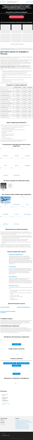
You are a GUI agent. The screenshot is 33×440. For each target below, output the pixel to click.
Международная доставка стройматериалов (22, 421)
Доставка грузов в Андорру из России (7, 312)
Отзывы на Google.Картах (23, 363)
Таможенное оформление (16, 254)
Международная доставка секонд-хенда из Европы (24, 422)
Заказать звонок (29, 1)
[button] (15, 370)
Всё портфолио (16, 344)
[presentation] (11, 370)
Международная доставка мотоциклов (21, 420)
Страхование (12, 266)
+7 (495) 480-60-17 (5, 400)
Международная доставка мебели (21, 423)
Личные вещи (2, 421)
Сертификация (13, 276)
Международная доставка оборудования (22, 427)
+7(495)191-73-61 (4, 398)
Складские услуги (14, 285)
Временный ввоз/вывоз (23, 307)
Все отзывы (16, 373)
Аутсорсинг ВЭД (4, 307)
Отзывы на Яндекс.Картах (9, 363)
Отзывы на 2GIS (16, 365)
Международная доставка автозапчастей (22, 428)
